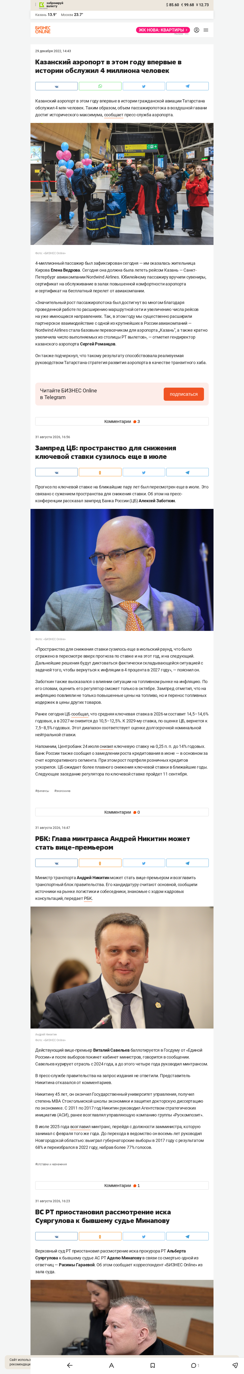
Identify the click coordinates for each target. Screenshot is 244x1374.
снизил (106, 746)
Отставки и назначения (51, 1164)
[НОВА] (161, 30)
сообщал (80, 713)
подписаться (184, 394)
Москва (67, 15)
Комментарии (122, 421)
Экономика (62, 791)
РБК (88, 898)
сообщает (113, 114)
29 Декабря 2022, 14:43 (53, 51)
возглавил (80, 1126)
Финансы (42, 791)
